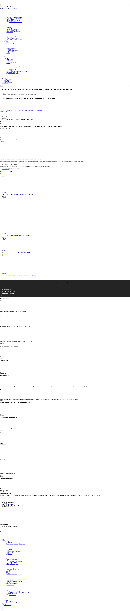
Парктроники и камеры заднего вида (12, 73)
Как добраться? (3, 156)
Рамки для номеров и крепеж (11, 30)
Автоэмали (8, 47)
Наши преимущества (8, 82)
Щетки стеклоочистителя (8, 75)
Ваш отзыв (2, 135)
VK (11, 171)
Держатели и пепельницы (10, 19)
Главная (3, 539)
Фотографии (6, 80)
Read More (4, 192)
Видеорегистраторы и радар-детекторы (13, 65)
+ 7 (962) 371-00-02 (14, 8)
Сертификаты (6, 81)
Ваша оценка (2, 128)
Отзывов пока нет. (3, 111)
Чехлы (7, 34)
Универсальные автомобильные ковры (15, 22)
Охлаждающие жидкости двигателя (12, 50)
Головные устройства (12, 69)
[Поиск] (11, 86)
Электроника (6, 589)
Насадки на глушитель (10, 26)
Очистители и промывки (10, 51)
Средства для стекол (10, 580)
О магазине (4, 78)
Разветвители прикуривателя (11, 29)
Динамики (10, 70)
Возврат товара (5, 83)
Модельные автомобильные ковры (15, 548)
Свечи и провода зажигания (11, 62)
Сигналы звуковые (9, 32)
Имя (1, 137)
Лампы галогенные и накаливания (12, 569)
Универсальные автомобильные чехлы (15, 35)
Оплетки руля (8, 27)
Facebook (2, 171)
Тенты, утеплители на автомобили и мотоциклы (14, 33)
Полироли (8, 52)
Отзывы (3, 77)
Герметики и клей (9, 49)
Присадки (8, 53)
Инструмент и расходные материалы (10, 57)
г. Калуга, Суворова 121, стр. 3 (5, 8)
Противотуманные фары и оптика (12, 43)
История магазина (7, 79)
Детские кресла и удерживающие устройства (14, 17)
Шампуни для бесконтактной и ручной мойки (14, 55)
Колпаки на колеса (9, 24)
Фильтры (8, 63)
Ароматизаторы (9, 16)
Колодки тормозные (9, 60)
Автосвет (6, 41)
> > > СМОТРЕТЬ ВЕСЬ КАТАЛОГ (10, 76)
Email (1, 139)
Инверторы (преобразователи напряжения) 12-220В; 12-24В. (17, 71)
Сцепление (8, 61)
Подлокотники (9, 28)
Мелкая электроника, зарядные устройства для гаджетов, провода (17, 66)
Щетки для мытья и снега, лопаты (12, 38)
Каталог (3, 14)
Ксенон (7, 42)
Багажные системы (7, 56)
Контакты (4, 84)
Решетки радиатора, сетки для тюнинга (13, 31)
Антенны (8, 590)
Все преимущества (4, 295)
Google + (7, 171)
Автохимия (6, 46)
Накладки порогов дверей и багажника (13, 25)
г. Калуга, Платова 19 (4, 6)
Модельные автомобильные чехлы (15, 36)
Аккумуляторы (7, 45)
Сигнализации (9, 74)
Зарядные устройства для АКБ (11, 67)
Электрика (6, 600)
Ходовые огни (8, 44)
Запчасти (6, 58)
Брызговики (11, 549)
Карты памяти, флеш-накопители (12, 72)
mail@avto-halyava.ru (9, 504)
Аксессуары (6, 15)
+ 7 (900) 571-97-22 (11, 6)
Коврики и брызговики (10, 21)
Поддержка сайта (32, 536)
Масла (5, 40)
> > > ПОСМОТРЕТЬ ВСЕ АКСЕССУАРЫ (14, 39)
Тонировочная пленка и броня (11, 559)
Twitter (5, 171)
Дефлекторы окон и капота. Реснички (13, 20)
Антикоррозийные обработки (11, 48)
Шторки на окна (9, 37)
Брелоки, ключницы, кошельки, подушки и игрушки (15, 18)
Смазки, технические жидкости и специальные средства (16, 579)
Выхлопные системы (10, 59)
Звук (7, 68)
